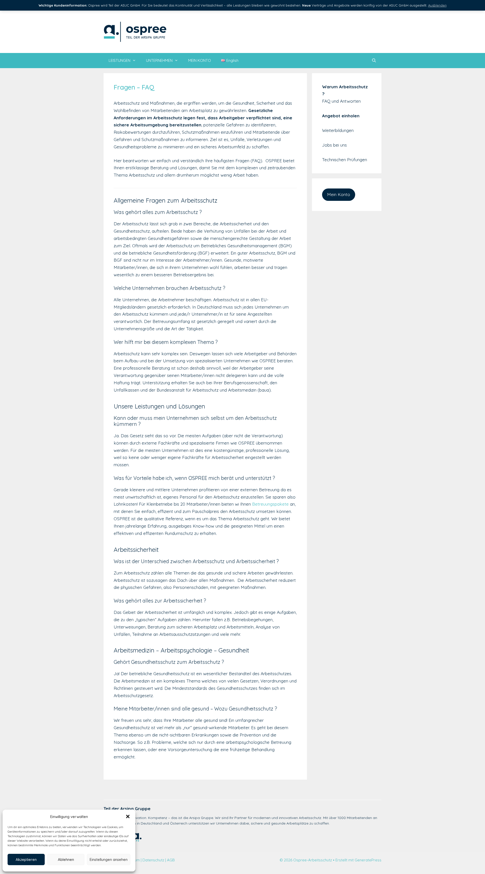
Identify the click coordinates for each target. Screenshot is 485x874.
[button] (127, 816)
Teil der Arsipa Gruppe (127, 808)
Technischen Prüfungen (344, 159)
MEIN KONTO (199, 60)
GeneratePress (368, 860)
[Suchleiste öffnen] (374, 60)
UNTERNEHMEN (159, 60)
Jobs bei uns (334, 145)
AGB (171, 860)
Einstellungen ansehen (109, 859)
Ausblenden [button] (437, 5)
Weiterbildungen (338, 130)
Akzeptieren (26, 859)
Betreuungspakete (270, 504)
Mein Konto (338, 194)
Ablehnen (66, 859)
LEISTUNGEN (119, 60)
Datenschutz (153, 860)
